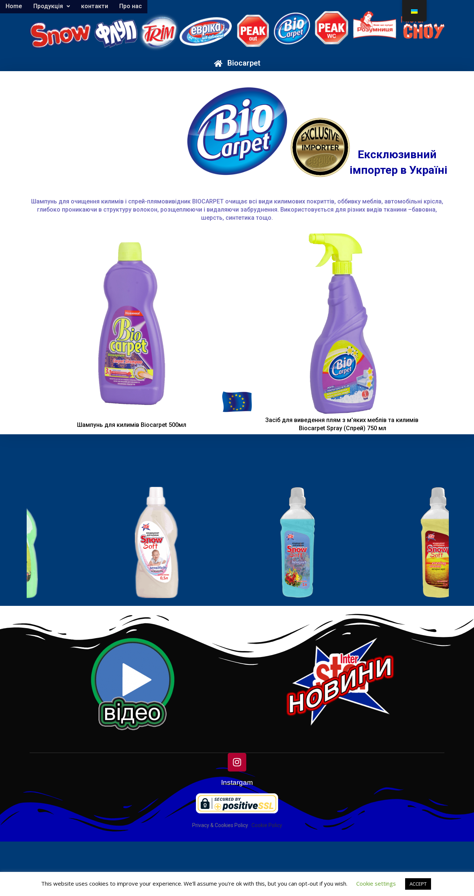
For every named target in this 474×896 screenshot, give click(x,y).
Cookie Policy (266, 825)
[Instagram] (237, 762)
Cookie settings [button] (376, 883)
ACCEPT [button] (418, 883)
